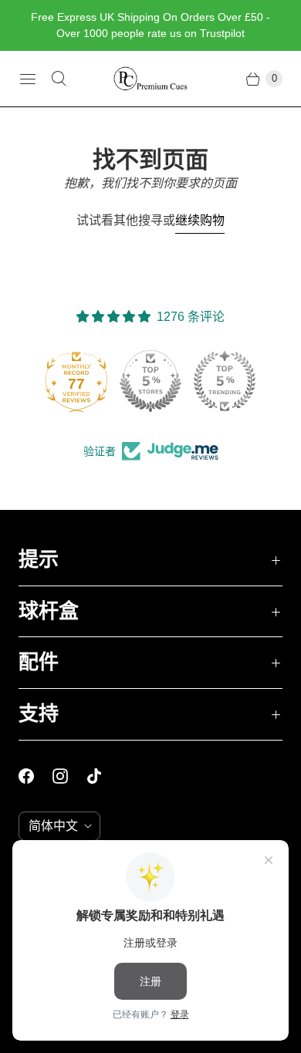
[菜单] (27, 78)
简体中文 (53, 825)
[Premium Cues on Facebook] (35, 776)
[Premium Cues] (150, 79)
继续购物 (200, 220)
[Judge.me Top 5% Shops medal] (150, 381)
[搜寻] (58, 78)
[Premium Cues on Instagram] (69, 776)
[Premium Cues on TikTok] (103, 776)
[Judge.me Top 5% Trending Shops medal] (224, 381)
